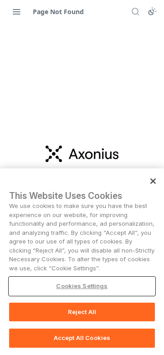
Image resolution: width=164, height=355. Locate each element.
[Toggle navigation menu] (16, 11)
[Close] (153, 181)
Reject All (82, 311)
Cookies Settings (82, 285)
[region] (82, 261)
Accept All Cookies (82, 337)
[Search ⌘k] (135, 11)
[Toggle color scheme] (152, 11)
